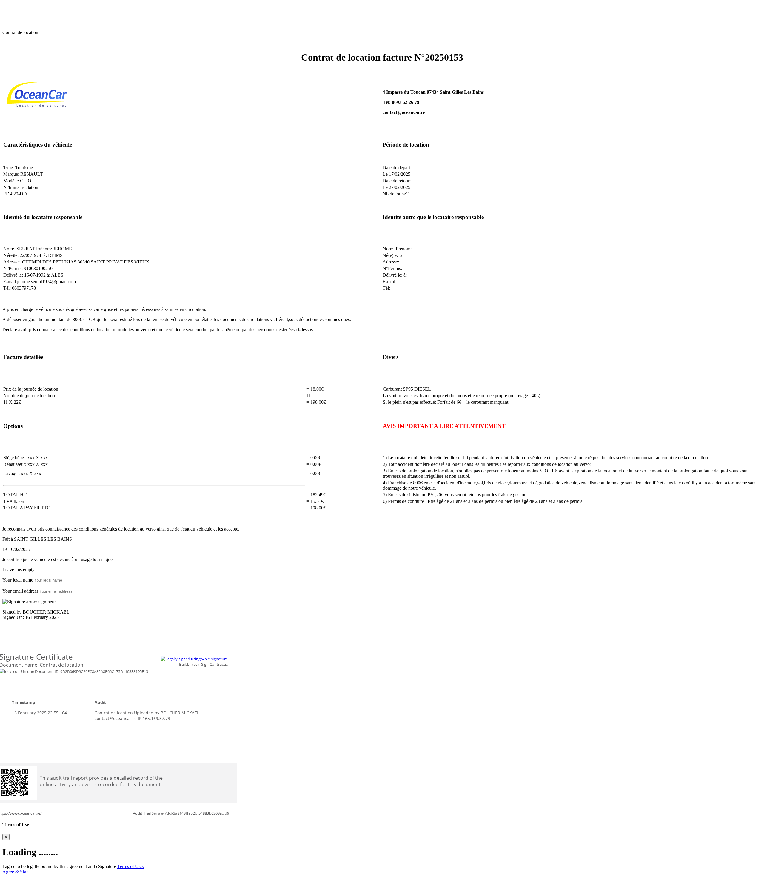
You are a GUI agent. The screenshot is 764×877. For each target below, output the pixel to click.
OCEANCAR (16, 4)
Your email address (20, 591)
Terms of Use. (130, 866)
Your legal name (17, 579)
